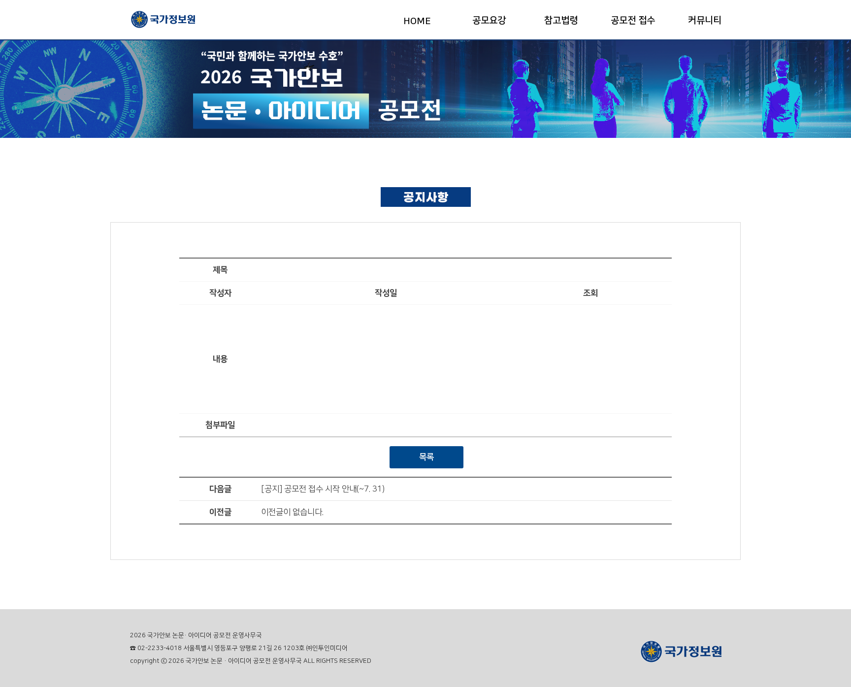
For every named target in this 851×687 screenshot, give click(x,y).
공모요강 (489, 20)
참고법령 (561, 20)
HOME (417, 21)
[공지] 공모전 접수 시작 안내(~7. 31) (323, 489)
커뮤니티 (704, 20)
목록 (426, 457)
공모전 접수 (633, 20)
